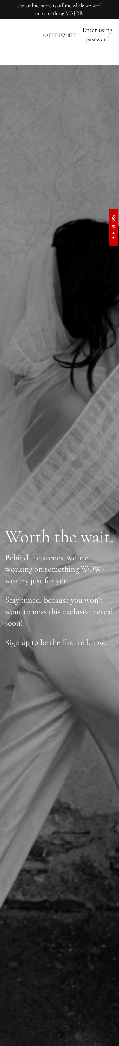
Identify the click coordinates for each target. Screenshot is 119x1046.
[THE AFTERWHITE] (59, 35)
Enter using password (97, 34)
